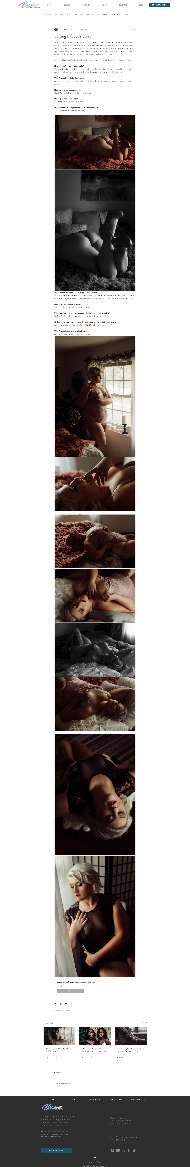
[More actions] (134, 29)
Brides (125, 14)
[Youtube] (118, 1150)
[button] (67, 5)
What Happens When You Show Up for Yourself (58, 1049)
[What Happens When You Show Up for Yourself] (59, 1036)
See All (144, 1023)
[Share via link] (71, 1004)
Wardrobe (58, 14)
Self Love (78, 14)
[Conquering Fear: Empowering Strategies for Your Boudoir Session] (131, 1036)
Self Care (114, 14)
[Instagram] (123, 1150)
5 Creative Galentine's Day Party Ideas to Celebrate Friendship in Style (94, 1049)
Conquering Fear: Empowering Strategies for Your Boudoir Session (129, 1049)
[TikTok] (134, 1150)
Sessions (89, 14)
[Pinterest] (112, 1150)
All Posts (46, 14)
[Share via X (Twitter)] (61, 1004)
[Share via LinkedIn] (66, 1004)
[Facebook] (129, 1150)
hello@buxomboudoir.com (124, 1137)
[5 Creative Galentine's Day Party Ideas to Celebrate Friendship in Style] (95, 1036)
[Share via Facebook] (55, 1004)
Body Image (102, 14)
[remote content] (95, 987)
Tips (68, 14)
